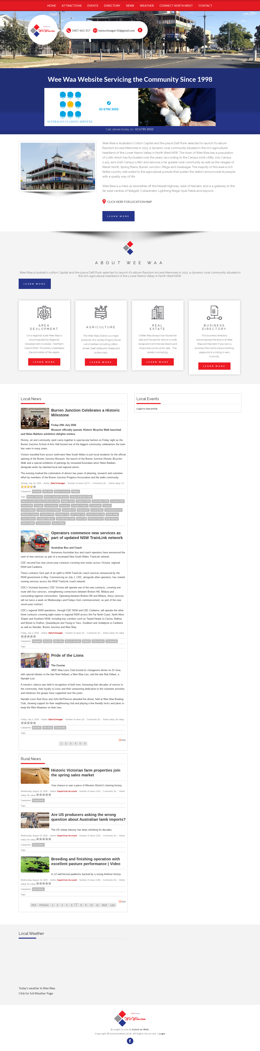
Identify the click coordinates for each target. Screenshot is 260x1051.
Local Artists (97, 510)
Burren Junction (62, 491)
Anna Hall (81, 519)
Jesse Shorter (28, 519)
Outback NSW (83, 501)
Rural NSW (27, 505)
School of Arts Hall (95, 514)
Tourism (107, 505)
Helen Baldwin (28, 510)
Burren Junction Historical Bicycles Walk (40, 501)
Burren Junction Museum (56, 497)
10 (91, 905)
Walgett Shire (68, 501)
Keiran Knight (28, 523)
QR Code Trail (78, 514)
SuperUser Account (67, 791)
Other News (98, 641)
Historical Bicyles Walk (81, 497)
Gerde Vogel (112, 514)
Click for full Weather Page (36, 993)
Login (162, 1033)
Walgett (75, 491)
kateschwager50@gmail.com (117, 30)
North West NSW (100, 501)
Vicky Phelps (59, 523)
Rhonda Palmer (96, 519)
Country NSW (117, 501)
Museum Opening (30, 514)
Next (104, 905)
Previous (44, 905)
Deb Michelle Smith (65, 519)
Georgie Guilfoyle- (45, 519)
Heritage (38, 505)
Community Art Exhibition (48, 510)
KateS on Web (140, 1029)
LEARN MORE (118, 216)
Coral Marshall (43, 523)
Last (112, 905)
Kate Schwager (58, 483)
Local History (51, 505)
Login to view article (146, 408)
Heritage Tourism (80, 505)
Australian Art (69, 510)
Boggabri (37, 641)
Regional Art (83, 510)
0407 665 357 (81, 30)
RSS (123, 740)
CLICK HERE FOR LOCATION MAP (129, 201)
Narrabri (37, 491)
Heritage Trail (62, 514)
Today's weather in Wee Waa (37, 988)
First (34, 905)
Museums (64, 505)
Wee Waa (47, 491)
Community (95, 505)
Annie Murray (111, 519)
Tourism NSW (47, 514)
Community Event (113, 510)
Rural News (38, 800)
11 (97, 905)
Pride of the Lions (67, 655)
